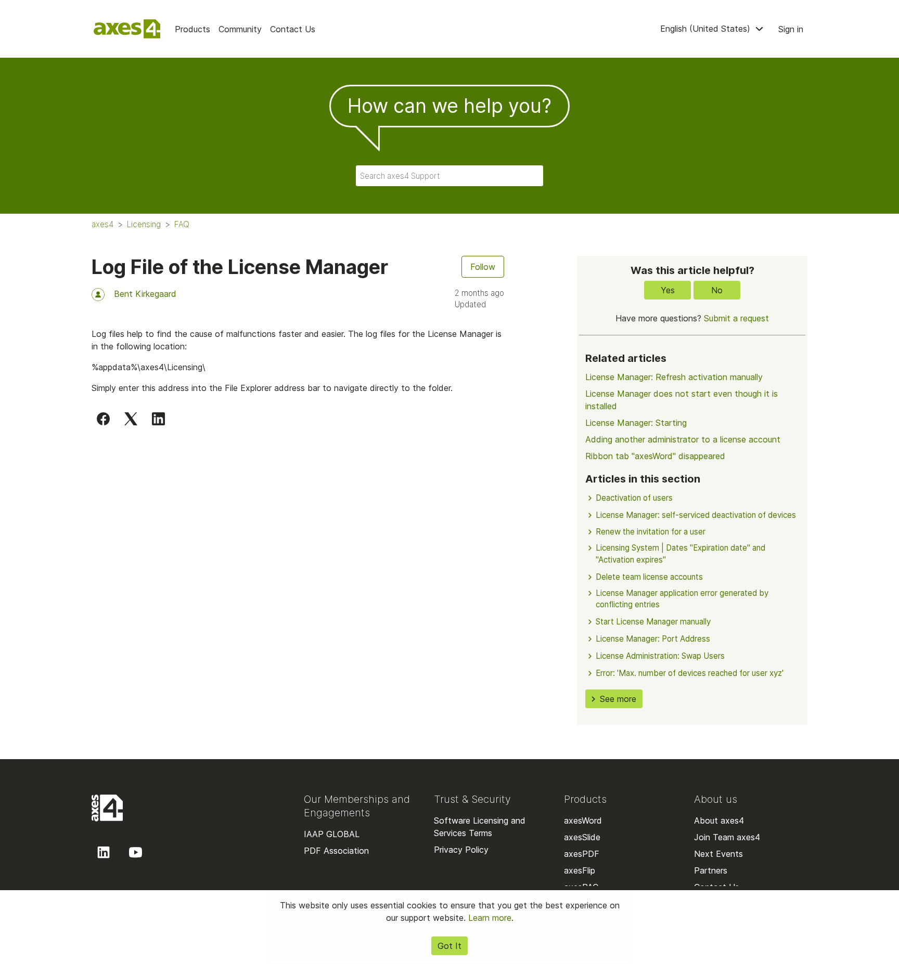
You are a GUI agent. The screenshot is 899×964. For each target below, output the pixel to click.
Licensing (144, 224)
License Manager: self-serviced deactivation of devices (696, 515)
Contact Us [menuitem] (292, 29)
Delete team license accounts (649, 577)
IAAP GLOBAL (331, 834)
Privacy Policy (461, 849)
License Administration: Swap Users (660, 656)
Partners (710, 870)
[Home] (127, 29)
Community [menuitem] (240, 29)
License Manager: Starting (636, 423)
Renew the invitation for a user (650, 532)
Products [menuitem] (192, 29)
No (717, 290)
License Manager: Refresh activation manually (674, 377)
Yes (668, 290)
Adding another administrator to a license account (682, 439)
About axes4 (719, 820)
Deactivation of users (634, 498)
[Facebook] (103, 419)
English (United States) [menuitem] (706, 28)
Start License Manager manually (653, 622)
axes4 (102, 224)
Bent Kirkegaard (145, 294)
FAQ (181, 224)
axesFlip (579, 870)
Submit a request (736, 318)
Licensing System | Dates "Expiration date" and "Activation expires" (680, 554)
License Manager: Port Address (653, 639)
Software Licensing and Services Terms (479, 826)
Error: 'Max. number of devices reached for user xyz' (690, 673)
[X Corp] (131, 419)
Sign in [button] (790, 29)
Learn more (489, 918)
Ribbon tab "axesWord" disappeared (655, 456)
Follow (482, 267)
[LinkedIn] (158, 419)
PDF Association (336, 850)
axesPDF (581, 854)
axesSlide (582, 837)
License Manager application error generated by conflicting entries (682, 599)
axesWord (583, 820)
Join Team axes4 (727, 837)
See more (618, 699)
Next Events (718, 854)
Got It (449, 946)
